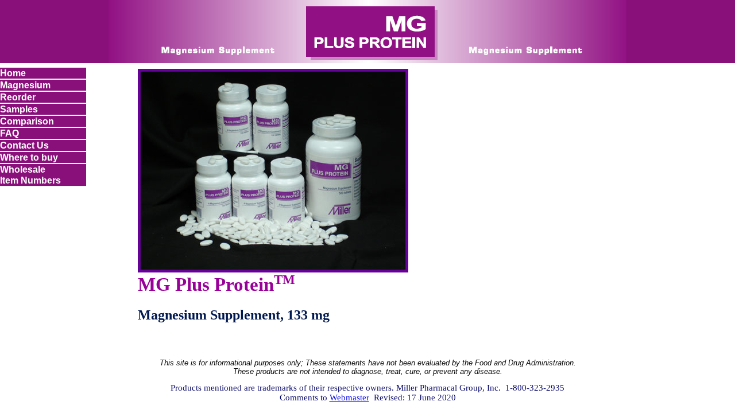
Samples (19, 109)
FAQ (9, 133)
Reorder (18, 97)
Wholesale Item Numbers (30, 174)
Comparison (27, 121)
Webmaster (349, 397)
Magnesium (25, 85)
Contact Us (24, 145)
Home (13, 73)
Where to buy (29, 157)
